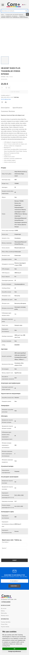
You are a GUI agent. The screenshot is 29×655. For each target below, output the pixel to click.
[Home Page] (13, 4)
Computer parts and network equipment (14, 14)
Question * (4, 548)
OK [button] (14, 648)
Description (5, 107)
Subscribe (14, 586)
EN (24, 4)
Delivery (3, 610)
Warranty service (5, 615)
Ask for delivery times (6, 99)
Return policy (4, 613)
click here (16, 97)
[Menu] (2, 5)
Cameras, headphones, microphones (9, 16)
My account (3, 608)
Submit (14, 560)
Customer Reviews (8, 111)
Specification (17, 107)
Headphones (22, 16)
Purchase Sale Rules (5, 622)
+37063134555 (5, 602)
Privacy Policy (4, 624)
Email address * (5, 542)
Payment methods (5, 626)
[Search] (26, 11)
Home (2, 14)
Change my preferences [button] (14, 651)
